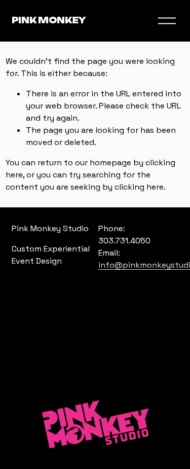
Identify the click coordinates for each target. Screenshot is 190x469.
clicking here (139, 187)
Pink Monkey (49, 20)
